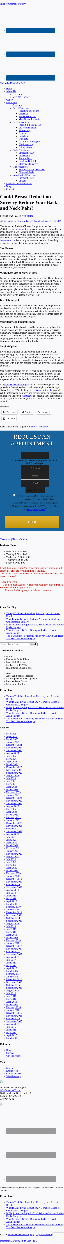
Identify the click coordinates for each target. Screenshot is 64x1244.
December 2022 (14, 798)
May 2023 (11, 784)
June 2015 (11, 1029)
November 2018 (14, 915)
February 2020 (13, 873)
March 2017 (12, 971)
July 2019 (11, 892)
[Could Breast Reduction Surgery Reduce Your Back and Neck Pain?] (31, 221)
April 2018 (11, 934)
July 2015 (11, 1027)
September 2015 (14, 1021)
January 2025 (12, 742)
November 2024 (14, 747)
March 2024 (12, 764)
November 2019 (14, 881)
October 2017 (13, 951)
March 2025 (12, 739)
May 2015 (11, 1032)
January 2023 (12, 795)
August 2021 (12, 834)
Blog (15, 426)
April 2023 (11, 786)
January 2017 (12, 976)
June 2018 (11, 929)
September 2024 (14, 750)
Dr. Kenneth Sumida (42, 390)
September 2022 (14, 803)
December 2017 (14, 946)
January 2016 (12, 1010)
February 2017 (13, 973)
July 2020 (11, 859)
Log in (9, 1068)
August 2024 (12, 753)
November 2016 (14, 982)
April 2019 (11, 901)
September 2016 (14, 987)
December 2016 (14, 979)
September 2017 (14, 954)
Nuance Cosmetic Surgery (13, 3)
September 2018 (14, 920)
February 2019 (13, 906)
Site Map (26, 1241)
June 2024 (11, 756)
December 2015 (14, 1013)
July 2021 (11, 837)
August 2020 (12, 856)
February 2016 (13, 1007)
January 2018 (12, 943)
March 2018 (12, 937)
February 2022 (13, 817)
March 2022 (12, 814)
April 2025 (11, 736)
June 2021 (11, 839)
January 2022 (12, 820)
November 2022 (14, 800)
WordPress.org (13, 1076)
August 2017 (12, 957)
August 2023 (12, 775)
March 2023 (12, 789)
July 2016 (11, 993)
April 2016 (11, 1001)
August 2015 (12, 1024)
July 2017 (11, 960)
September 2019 (14, 887)
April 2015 (11, 1035)
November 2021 (14, 825)
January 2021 (12, 851)
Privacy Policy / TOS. (36, 509)
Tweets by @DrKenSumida (13, 539)
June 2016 (11, 996)
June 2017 (11, 962)
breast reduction (8, 240)
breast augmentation (19, 229)
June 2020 (11, 862)
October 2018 (13, 918)
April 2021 (11, 842)
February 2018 (13, 940)
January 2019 (12, 909)
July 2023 (11, 778)
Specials (10, 1053)
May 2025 (11, 733)
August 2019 (12, 890)
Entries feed (12, 1070)
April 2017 (11, 968)
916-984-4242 (12, 83)
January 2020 (12, 876)
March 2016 (12, 1004)
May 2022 (11, 809)
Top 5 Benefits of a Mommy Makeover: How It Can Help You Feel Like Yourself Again (34, 637)
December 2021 (14, 823)
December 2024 (14, 744)
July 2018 (11, 926)
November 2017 (14, 948)
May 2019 (11, 898)
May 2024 (11, 758)
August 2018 (12, 923)
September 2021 (14, 831)
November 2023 (14, 770)
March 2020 (12, 870)
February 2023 (13, 792)
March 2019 (12, 904)
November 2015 (14, 1015)
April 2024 (11, 761)
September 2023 (14, 772)
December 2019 (14, 879)
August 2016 (12, 990)
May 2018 (11, 932)
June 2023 (11, 781)
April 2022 (11, 812)
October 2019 (13, 884)
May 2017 (11, 965)
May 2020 (11, 865)
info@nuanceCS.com (10, 1090)
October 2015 (13, 1018)
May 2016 (11, 999)
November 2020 (14, 853)
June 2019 (11, 895)
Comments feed (14, 1073)
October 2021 (13, 828)
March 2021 (12, 845)
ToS (35, 1241)
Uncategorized (13, 1055)
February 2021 (13, 848)
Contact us (27, 395)
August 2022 (12, 806)
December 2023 (14, 767)
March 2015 (12, 1038)
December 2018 (14, 912)
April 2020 (11, 867)
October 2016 (13, 985)
